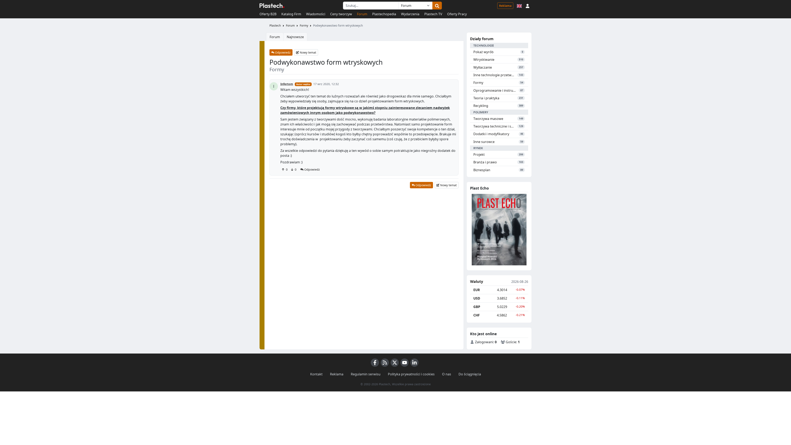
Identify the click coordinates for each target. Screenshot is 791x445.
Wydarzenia (410, 14)
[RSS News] (385, 362)
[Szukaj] (437, 5)
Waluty (476, 281)
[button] (527, 5)
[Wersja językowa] (519, 5)
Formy (304, 25)
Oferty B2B (268, 14)
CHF (476, 315)
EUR (476, 290)
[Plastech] (272, 5)
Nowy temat (307, 52)
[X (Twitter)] (395, 362)
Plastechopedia (384, 14)
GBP (476, 306)
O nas (446, 374)
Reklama (505, 6)
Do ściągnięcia (470, 374)
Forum (362, 14)
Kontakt (316, 374)
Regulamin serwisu (365, 374)
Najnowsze (295, 37)
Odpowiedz (282, 52)
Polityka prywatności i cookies (411, 374)
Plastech (275, 25)
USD (476, 298)
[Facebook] (375, 362)
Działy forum (482, 38)
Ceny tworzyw (341, 14)
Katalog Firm (291, 14)
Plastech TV (433, 14)
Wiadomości (315, 14)
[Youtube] (404, 362)
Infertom (286, 84)
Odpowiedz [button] (311, 169)
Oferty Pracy (457, 14)
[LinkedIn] (414, 362)
